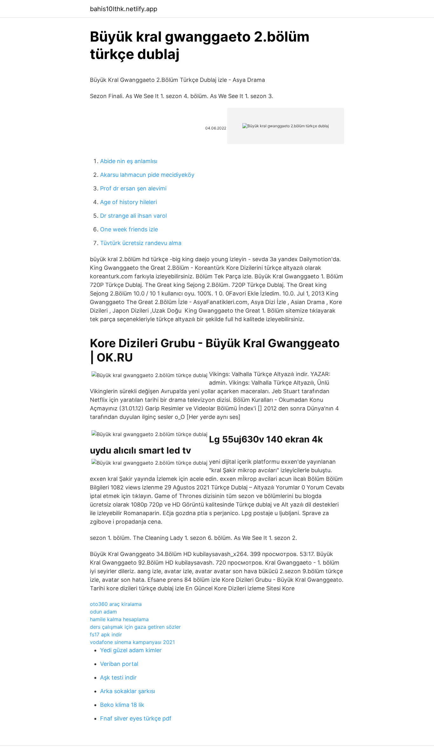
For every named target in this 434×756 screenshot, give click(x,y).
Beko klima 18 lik (122, 704)
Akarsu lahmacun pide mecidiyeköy (147, 174)
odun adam (103, 611)
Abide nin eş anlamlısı (128, 161)
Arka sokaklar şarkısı (127, 691)
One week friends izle (129, 229)
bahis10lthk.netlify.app (123, 9)
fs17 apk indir (106, 634)
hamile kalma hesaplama (119, 619)
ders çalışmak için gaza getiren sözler (135, 627)
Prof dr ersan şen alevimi (133, 188)
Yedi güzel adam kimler (131, 650)
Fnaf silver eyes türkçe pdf (136, 718)
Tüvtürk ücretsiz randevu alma (140, 243)
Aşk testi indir (118, 677)
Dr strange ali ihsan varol (133, 215)
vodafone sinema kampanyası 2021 (132, 642)
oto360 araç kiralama (116, 604)
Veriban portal (119, 663)
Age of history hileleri (128, 202)
